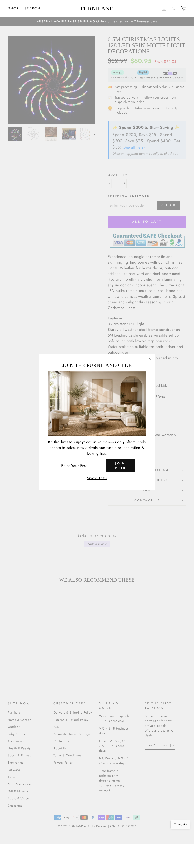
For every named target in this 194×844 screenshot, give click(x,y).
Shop (13, 8)
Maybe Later (97, 478)
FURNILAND (97, 8)
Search (32, 8)
